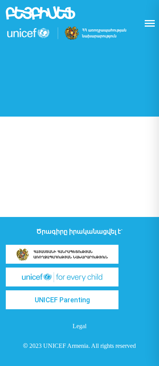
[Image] (62, 254)
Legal (79, 326)
